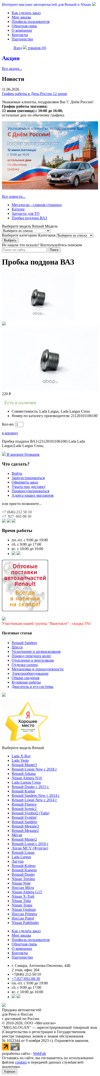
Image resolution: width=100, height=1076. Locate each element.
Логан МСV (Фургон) (30, 848)
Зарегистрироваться (28, 478)
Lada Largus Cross (26, 782)
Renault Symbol (24, 817)
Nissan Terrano (23, 879)
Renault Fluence (24, 804)
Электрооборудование (30, 673)
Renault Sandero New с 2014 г (36, 795)
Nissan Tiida (21, 901)
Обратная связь (24, 26)
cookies (21, 1062)
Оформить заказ (25, 482)
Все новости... (13, 196)
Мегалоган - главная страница (37, 205)
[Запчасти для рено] (18, 554)
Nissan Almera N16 (27, 778)
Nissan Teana (22, 905)
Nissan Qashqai (24, 909)
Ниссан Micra (23, 888)
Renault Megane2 (25, 830)
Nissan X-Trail (23, 896)
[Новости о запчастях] (14, 554)
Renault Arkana (24, 773)
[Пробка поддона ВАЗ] (38, 319)
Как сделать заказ (26, 13)
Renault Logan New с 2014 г (34, 800)
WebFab (39, 1053)
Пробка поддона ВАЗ (29, 218)
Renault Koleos (23, 866)
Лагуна (18, 861)
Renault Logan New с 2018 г (34, 769)
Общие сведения (25, 678)
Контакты (20, 35)
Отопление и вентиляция (33, 660)
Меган (17, 835)
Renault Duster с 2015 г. (30, 787)
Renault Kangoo (24, 870)
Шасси (17, 647)
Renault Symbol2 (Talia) (30, 813)
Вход (18, 48)
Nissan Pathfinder (25, 923)
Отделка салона (25, 665)
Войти (17, 473)
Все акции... (12, 69)
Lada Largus (21, 857)
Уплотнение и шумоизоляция (36, 651)
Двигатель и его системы (32, 687)
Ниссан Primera (24, 914)
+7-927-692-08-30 (26, 979)
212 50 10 (17, 512)
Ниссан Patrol (23, 918)
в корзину (10, 433)
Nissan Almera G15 (27, 892)
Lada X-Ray (21, 756)
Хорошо (9, 1071)
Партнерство (22, 39)
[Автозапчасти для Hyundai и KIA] (4, 695)
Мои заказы (21, 17)
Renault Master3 (24, 765)
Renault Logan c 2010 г (30, 844)
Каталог (18, 209)
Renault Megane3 (25, 826)
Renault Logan (23, 852)
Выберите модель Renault (23, 748)
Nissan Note (21, 883)
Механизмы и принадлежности (38, 669)
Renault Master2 (24, 839)
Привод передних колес (31, 656)
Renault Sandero (24, 643)
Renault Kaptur (23, 791)
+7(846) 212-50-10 (26, 974)
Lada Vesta (20, 760)
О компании (22, 30)
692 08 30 (16, 516)
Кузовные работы (26, 682)
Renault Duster (23, 874)
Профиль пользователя (31, 21)
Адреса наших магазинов (33, 495)
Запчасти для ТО (26, 213)
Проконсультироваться (30, 491)
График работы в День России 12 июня (34, 94)
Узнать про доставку (29, 487)
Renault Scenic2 (24, 809)
